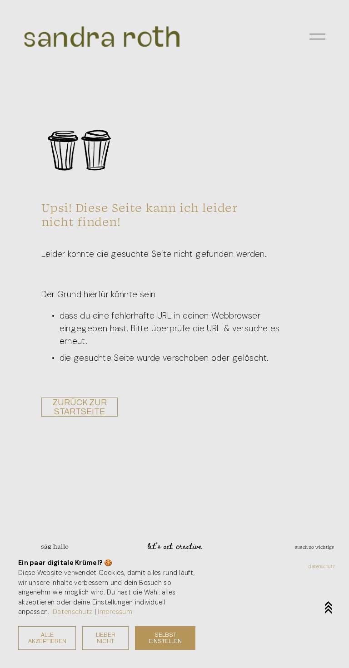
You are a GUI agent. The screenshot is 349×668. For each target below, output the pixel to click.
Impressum (115, 612)
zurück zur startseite (79, 407)
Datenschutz (72, 612)
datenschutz (321, 566)
